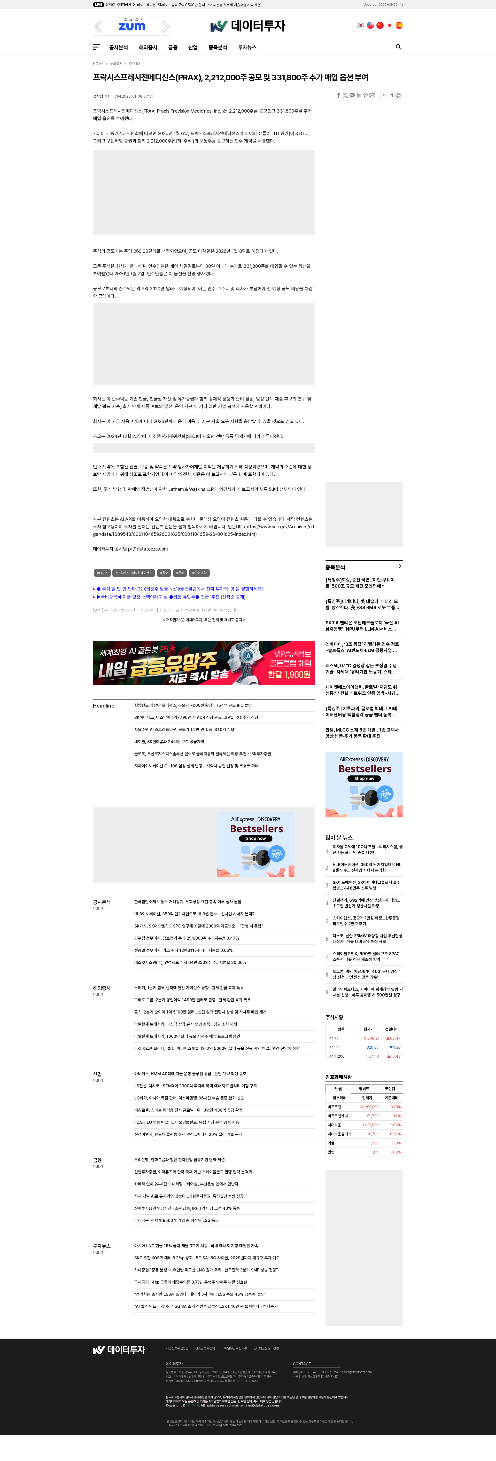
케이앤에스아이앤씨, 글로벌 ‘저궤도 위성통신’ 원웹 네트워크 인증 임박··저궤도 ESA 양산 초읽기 (363, 690)
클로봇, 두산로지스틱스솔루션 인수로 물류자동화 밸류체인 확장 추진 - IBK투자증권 (202, 753)
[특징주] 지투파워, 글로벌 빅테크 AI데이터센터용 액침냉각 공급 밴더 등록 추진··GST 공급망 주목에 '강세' (361, 712)
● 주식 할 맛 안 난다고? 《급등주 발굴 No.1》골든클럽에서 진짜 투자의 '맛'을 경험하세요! (180, 589)
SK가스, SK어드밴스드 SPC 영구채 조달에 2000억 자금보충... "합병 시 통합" (198, 926)
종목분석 (217, 47)
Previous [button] (97, 27)
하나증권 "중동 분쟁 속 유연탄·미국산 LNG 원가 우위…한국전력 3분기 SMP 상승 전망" (206, 1270)
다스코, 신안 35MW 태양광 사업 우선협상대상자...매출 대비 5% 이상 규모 (367, 938)
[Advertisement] (146, 191)
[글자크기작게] (384, 95)
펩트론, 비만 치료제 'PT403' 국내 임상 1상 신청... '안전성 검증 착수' (367, 974)
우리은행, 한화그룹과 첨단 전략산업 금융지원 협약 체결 (179, 1159)
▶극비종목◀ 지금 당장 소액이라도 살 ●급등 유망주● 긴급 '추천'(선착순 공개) (171, 597)
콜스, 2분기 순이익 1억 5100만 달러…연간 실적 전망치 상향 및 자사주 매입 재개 (200, 1012)
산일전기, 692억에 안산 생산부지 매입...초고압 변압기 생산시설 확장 (366, 903)
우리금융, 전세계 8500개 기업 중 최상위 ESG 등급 (176, 1220)
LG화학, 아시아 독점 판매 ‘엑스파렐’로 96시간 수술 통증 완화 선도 (189, 1098)
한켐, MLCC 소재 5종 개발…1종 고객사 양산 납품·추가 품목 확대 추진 (362, 733)
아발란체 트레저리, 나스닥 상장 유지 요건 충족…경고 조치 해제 (185, 1024)
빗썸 (338, 1089)
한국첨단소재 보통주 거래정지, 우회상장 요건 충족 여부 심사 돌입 (187, 901)
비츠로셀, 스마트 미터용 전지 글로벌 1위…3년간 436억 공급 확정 (188, 1110)
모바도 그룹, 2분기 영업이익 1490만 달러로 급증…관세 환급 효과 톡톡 (192, 999)
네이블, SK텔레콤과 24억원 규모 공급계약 (169, 741)
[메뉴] (96, 47)
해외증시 (148, 47)
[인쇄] (399, 95)
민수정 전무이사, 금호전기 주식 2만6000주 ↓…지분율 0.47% (186, 938)
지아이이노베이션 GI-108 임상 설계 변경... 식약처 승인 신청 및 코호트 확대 (196, 766)
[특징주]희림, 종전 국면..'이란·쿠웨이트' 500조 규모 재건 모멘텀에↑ (360, 583)
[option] (208, 4)
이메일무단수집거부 (234, 1348)
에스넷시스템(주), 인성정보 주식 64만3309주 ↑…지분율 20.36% (190, 962)
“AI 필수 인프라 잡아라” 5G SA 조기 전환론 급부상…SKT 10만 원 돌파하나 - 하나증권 (206, 1306)
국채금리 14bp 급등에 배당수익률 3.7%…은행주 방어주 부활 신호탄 (190, 1282)
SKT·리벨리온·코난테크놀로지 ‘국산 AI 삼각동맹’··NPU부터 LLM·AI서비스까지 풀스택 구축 (362, 626)
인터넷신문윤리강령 (266, 1348)
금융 (172, 47)
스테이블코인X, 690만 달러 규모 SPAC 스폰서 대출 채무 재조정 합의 (366, 956)
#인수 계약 (199, 573)
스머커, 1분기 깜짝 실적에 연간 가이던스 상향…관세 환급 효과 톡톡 (189, 987)
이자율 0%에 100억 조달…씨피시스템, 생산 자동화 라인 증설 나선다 (368, 849)
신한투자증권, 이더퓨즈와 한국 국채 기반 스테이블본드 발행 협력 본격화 (193, 1171)
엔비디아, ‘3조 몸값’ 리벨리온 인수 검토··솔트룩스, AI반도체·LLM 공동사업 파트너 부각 (362, 647)
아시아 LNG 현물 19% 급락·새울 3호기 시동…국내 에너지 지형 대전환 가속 (196, 1245)
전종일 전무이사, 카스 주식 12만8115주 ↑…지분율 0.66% (183, 950)
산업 (193, 47)
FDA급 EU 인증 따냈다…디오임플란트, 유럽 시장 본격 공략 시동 (186, 1122)
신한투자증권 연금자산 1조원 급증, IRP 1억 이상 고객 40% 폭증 (187, 1208)
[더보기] (400, 566)
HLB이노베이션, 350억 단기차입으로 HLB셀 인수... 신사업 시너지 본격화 (195, 914)
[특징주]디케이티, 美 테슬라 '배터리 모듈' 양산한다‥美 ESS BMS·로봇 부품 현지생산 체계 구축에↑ (362, 605)
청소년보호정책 (205, 1348)
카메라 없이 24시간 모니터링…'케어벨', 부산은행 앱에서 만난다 (186, 1184)
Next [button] (165, 27)
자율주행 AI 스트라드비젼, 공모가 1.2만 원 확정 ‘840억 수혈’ (184, 729)
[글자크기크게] (391, 95)
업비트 (364, 1089)
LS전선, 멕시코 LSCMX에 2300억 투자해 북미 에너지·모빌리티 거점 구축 (195, 1085)
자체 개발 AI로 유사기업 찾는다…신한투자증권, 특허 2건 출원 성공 (189, 1196)
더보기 (98, 908)
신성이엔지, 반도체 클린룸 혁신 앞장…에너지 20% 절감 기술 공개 (188, 1134)
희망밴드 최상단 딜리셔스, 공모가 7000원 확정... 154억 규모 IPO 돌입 (193, 705)
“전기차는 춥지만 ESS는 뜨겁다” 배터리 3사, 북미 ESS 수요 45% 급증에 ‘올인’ (200, 1294)
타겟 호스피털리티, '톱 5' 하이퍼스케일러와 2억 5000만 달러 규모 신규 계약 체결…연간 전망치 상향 (217, 1048)
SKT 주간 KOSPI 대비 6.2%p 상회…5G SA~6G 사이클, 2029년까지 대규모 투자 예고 (207, 1257)
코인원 (390, 1089)
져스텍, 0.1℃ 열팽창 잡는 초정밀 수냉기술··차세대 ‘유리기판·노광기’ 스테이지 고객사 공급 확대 (361, 669)
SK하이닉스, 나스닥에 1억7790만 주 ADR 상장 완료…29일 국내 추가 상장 (196, 717)
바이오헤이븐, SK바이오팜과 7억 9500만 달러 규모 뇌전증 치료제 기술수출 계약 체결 (199, 5)
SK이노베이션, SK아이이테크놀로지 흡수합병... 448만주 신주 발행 (366, 885)
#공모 (164, 573)
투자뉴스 (247, 47)
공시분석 (118, 47)
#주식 (180, 573)
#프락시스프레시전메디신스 (134, 573)
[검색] (398, 47)
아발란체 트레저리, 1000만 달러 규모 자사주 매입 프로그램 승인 (187, 1036)
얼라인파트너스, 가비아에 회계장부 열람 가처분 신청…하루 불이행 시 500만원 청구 (368, 992)
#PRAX (102, 573)
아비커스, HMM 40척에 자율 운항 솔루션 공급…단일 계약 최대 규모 (190, 1073)
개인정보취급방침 (177, 1348)
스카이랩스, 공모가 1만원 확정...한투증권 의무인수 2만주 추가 (366, 921)
